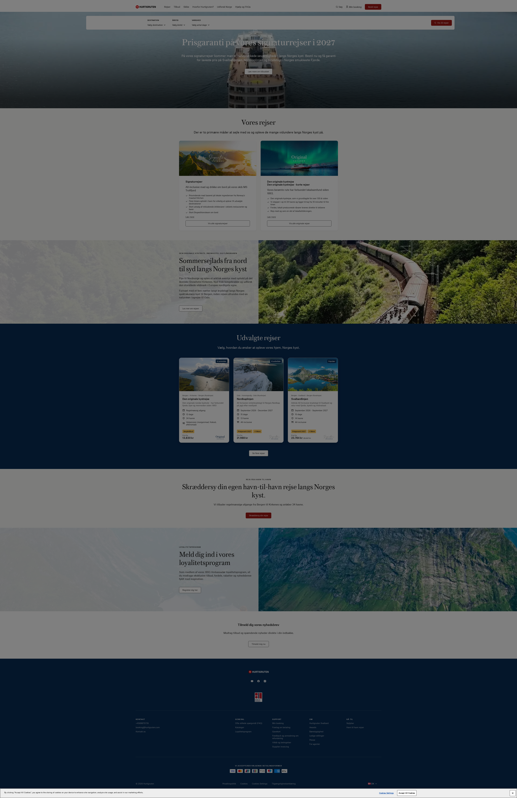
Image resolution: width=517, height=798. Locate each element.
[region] (258, 793)
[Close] (513, 793)
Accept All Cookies (407, 793)
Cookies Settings (386, 793)
